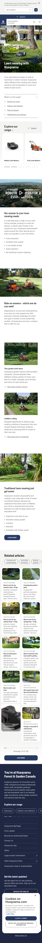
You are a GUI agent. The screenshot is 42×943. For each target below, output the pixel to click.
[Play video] (21, 193)
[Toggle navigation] (39, 22)
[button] (7, 167)
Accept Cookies (21, 918)
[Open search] (34, 22)
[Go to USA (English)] (36, 10)
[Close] (35, 895)
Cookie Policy (10, 914)
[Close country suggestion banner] (39, 3)
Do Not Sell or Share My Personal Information (21, 924)
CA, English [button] (11, 23)
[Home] (3, 22)
